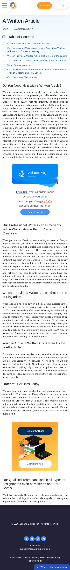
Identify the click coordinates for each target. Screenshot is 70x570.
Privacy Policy (39, 557)
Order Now (44, 6)
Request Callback (35, 430)
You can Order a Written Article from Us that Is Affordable (36, 60)
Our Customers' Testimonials (22, 77)
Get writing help (35, 463)
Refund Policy (53, 557)
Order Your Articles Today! (20, 65)
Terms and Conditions (20, 557)
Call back (35, 545)
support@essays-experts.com (35, 549)
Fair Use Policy (35, 561)
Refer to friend (35, 212)
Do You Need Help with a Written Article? (28, 43)
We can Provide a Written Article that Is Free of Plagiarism (37, 56)
